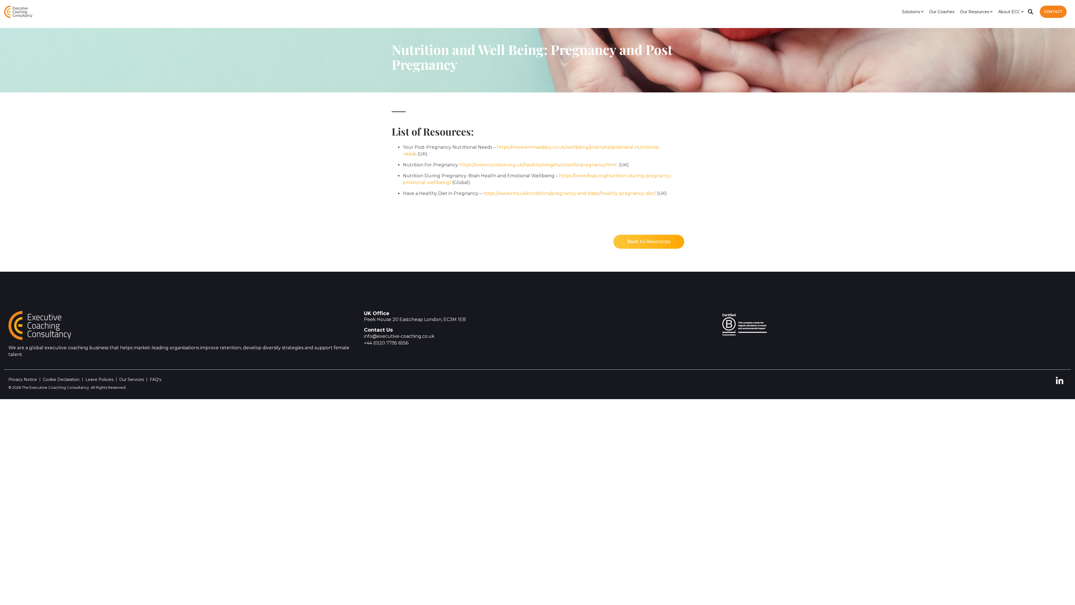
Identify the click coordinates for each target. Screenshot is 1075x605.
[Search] (1030, 12)
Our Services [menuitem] (131, 379)
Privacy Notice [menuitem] (22, 379)
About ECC (1009, 11)
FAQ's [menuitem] (155, 379)
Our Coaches (941, 11)
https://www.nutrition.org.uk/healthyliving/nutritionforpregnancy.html (538, 164)
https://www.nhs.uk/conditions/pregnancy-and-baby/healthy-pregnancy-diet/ (569, 193)
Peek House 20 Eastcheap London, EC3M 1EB (415, 319)
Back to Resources (649, 241)
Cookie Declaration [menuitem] (61, 379)
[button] (1059, 383)
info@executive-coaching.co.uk (399, 336)
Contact (1053, 12)
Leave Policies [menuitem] (99, 379)
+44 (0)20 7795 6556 (386, 343)
